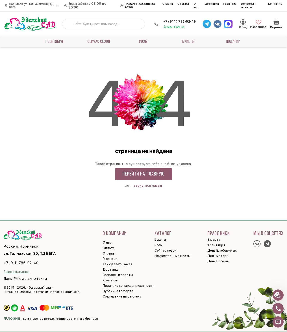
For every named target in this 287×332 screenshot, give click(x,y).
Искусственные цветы (172, 256)
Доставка (211, 3)
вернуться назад (148, 185)
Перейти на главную (143, 174)
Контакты (275, 3)
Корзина (276, 22)
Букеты (188, 41)
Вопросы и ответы (248, 5)
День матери (217, 256)
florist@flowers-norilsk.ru (25, 278)
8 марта (213, 240)
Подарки (233, 41)
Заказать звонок (174, 26)
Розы (143, 41)
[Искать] (69, 24)
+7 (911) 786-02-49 (179, 21)
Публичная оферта (118, 291)
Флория (12, 318)
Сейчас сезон (98, 41)
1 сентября (54, 41)
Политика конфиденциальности (128, 286)
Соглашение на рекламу (122, 296)
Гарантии (230, 3)
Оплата (167, 3)
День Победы (218, 261)
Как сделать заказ (117, 264)
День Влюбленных (222, 250)
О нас (196, 5)
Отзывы (183, 3)
